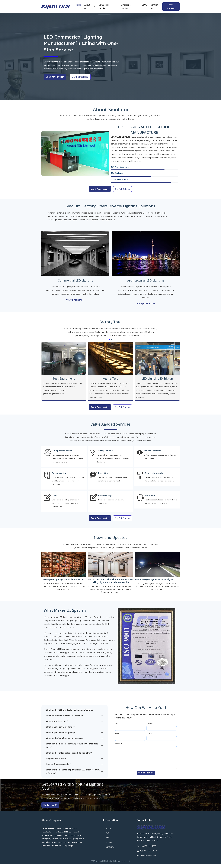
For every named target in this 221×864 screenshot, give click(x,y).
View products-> (75, 299)
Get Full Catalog (80, 77)
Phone (149, 733)
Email (117, 733)
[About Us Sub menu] (94, 6)
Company (150, 723)
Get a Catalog (171, 6)
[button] (74, 710)
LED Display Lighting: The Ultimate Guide (62, 579)
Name (117, 723)
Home (78, 5)
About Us (87, 6)
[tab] (109, 339)
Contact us (154, 6)
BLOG (144, 5)
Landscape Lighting (126, 6)
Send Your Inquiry (55, 76)
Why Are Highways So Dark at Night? (154, 579)
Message (118, 743)
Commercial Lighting (104, 6)
